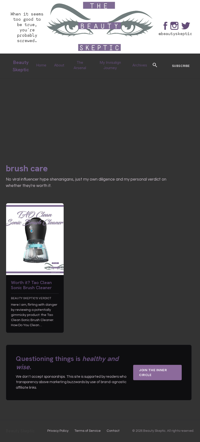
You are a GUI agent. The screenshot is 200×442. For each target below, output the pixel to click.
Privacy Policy (58, 431)
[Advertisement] (100, 115)
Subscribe (181, 66)
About (59, 65)
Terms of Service (87, 431)
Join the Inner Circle (153, 372)
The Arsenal (80, 65)
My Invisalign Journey (110, 65)
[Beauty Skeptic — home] (100, 52)
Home (41, 65)
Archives (139, 65)
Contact (113, 431)
